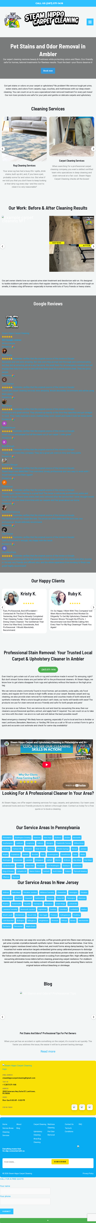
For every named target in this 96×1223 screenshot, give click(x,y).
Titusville (27, 904)
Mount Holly (32, 915)
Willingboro (32, 921)
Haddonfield (39, 898)
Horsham (6, 849)
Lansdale (29, 860)
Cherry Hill (60, 898)
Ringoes (50, 898)
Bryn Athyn (77, 860)
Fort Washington (54, 866)
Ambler (67, 837)
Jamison (83, 849)
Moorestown (7, 898)
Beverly (73, 921)
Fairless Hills (17, 849)
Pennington (73, 892)
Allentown (82, 898)
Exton (75, 854)
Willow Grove (79, 843)
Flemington (71, 898)
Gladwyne (66, 866)
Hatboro (40, 843)
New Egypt (43, 915)
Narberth (46, 871)
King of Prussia (8, 871)
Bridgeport (39, 860)
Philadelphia (7, 837)
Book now (48, 71)
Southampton (8, 843)
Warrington (7, 860)
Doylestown (15, 854)
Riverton (6, 904)
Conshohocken (8, 866)
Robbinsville (16, 904)
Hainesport (38, 904)
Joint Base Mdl (8, 921)
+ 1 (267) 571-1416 (9, 1084)
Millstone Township (47, 892)
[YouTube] (82, 1107)
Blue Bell (35, 854)
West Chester (40, 849)
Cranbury (53, 909)
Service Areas (8, 1128)
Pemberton (7, 926)
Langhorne (30, 843)
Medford (18, 898)
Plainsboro (49, 904)
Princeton (84, 892)
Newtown (37, 837)
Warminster (18, 860)
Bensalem (28, 849)
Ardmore (67, 860)
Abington (49, 843)
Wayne (5, 854)
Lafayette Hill (21, 871)
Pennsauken (18, 926)
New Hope (48, 837)
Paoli (43, 854)
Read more (48, 1051)
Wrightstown (43, 921)
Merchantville (83, 921)
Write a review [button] (8, 343)
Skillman (6, 892)
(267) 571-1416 (49, 669)
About (18, 1124)
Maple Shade (31, 926)
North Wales (57, 871)
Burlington (20, 921)
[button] (2, 148)
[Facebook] (90, 1107)
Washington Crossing (22, 837)
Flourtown (40, 866)
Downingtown (53, 854)
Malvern (25, 854)
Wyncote (16, 877)
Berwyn (74, 849)
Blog (18, 1128)
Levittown (19, 843)
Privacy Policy (88, 1173)
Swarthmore (65, 854)
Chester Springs (63, 849)
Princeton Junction (30, 892)
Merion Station (35, 871)
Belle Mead (16, 892)
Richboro (58, 837)
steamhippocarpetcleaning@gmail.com (18, 1078)
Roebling (76, 915)
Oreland (68, 871)
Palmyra (64, 921)
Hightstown (42, 909)
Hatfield (49, 860)
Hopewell (28, 898)
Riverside (55, 921)
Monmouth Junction (27, 909)
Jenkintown (77, 866)
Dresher (20, 866)
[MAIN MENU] (90, 22)
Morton (58, 860)
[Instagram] (74, 1107)
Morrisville (76, 837)
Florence (53, 915)
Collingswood (65, 915)
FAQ (80, 1124)
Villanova (6, 877)
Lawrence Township (10, 909)
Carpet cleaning (40, 1124)
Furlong (51, 849)
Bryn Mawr (88, 860)
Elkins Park (30, 866)
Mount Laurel (7, 915)
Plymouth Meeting (80, 871)
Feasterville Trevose (63, 843)
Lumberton (74, 909)
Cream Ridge (60, 904)
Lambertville (72, 904)
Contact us (69, 1124)
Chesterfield (61, 892)
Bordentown (20, 915)
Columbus (63, 909)
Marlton (84, 909)
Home (4, 1124)
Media (82, 854)
